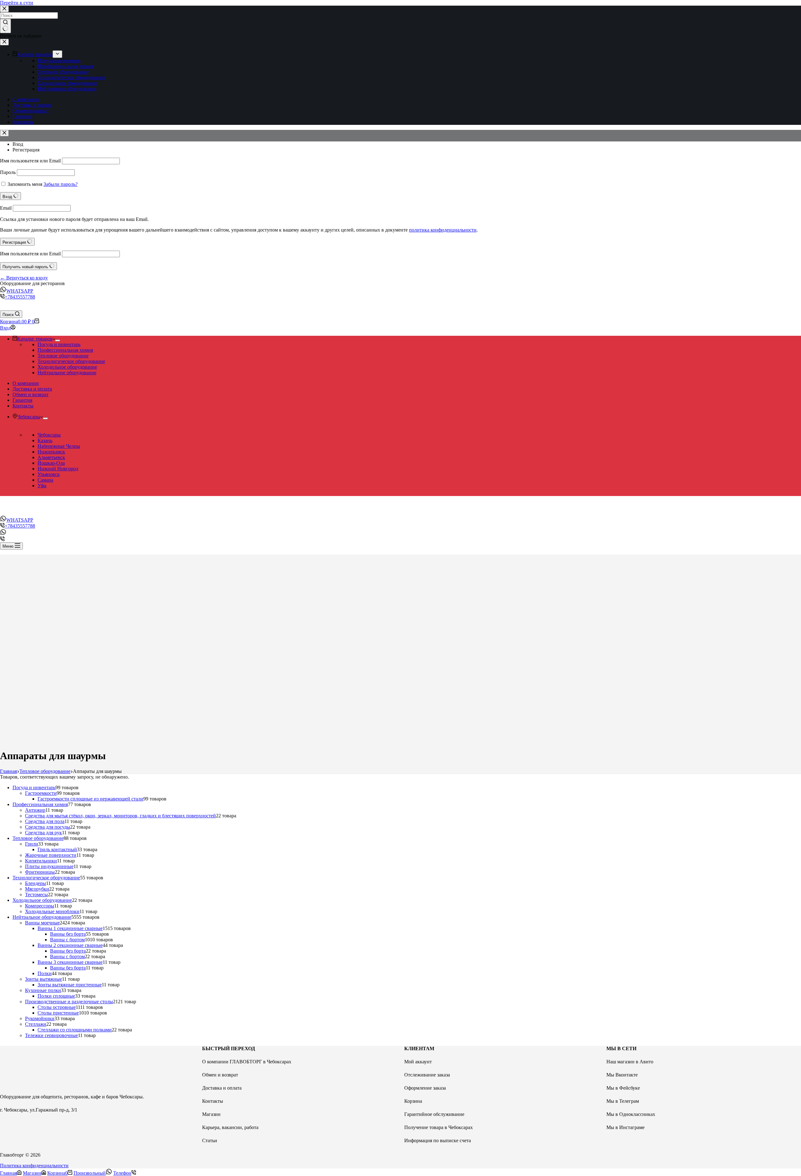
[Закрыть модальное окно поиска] (4, 9)
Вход (18, 144)
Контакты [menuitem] (23, 122)
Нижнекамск (51, 451)
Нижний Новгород (58, 468)
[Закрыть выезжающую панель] (4, 42)
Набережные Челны (59, 446)
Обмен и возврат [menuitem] (30, 110)
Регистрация (26, 149)
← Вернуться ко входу (24, 277)
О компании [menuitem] (26, 99)
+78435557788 (20, 296)
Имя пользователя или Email (30, 160)
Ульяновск (49, 474)
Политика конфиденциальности (34, 1165)
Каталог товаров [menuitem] (35, 54)
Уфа (42, 485)
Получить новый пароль (26, 266)
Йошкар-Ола (51, 463)
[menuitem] (57, 54)
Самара (45, 480)
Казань (45, 440)
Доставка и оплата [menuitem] (32, 105)
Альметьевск (51, 457)
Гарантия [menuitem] (22, 116)
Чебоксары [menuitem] (28, 416)
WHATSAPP (19, 291)
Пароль (8, 172)
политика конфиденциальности (443, 230)
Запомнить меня (25, 184)
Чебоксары (49, 434)
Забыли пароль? (60, 184)
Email (6, 208)
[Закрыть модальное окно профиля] (4, 133)
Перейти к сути (16, 2)
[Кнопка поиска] (5, 26)
